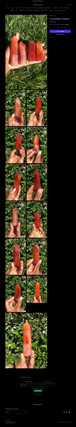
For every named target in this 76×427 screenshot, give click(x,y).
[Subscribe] (25, 412)
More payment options (60, 34)
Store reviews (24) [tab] (46, 381)
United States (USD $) (10, 422)
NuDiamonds (63, 422)
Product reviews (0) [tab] (29, 381)
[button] (6, 4)
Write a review (38, 390)
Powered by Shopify (68, 422)
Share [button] (52, 36)
